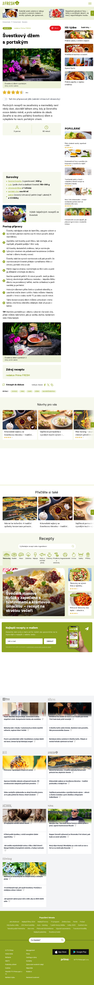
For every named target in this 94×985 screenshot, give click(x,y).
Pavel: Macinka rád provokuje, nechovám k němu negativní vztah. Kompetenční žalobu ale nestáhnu (22, 718)
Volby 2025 (71, 925)
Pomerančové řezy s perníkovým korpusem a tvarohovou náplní (76, 162)
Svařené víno (82, 925)
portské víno (13, 191)
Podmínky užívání (10, 964)
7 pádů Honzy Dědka (57, 925)
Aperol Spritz (70, 68)
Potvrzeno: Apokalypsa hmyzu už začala (18, 770)
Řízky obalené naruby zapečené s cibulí (75, 144)
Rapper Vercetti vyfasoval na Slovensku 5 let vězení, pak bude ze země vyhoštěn (69, 835)
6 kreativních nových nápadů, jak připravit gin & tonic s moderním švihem (76, 222)
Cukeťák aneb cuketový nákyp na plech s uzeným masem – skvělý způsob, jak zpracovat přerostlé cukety (31, 14)
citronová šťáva (14, 188)
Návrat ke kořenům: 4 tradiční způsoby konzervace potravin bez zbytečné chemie (17, 525)
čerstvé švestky (15, 181)
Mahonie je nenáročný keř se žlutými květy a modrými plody (23, 878)
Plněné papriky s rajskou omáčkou (74, 83)
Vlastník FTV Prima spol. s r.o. (13, 973)
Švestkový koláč (54, 932)
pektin (10, 195)
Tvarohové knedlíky (80, 928)
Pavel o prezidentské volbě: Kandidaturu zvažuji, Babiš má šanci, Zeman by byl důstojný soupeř (24, 740)
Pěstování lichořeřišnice (45, 928)
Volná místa (9, 954)
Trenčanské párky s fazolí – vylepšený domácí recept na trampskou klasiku (74, 181)
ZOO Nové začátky (28, 925)
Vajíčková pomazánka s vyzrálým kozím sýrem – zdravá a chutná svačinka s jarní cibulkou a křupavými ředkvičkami (54, 433)
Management (30, 950)
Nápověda (29, 968)
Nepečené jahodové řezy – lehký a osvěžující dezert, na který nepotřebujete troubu (77, 13)
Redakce (29, 971)
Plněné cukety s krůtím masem (77, 41)
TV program (55, 922)
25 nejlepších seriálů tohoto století (17, 823)
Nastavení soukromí (32, 977)
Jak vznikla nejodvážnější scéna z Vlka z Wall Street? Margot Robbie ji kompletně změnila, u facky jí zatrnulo (24, 847)
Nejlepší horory (43, 922)
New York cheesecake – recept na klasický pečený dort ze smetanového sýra (75, 202)
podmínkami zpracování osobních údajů (39, 647)
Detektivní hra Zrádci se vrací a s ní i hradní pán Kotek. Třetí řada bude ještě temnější (68, 718)
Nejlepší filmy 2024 (28, 922)
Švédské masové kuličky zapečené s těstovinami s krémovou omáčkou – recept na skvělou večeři (28, 602)
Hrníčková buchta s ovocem (76, 54)
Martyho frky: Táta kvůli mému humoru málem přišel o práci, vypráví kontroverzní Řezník (68, 824)
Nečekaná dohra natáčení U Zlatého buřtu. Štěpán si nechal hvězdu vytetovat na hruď (68, 740)
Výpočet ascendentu (63, 928)
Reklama (8, 957)
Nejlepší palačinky (40, 932)
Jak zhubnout (14, 922)
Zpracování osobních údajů (35, 964)
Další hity (85, 27)
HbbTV (7, 961)
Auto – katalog (42, 925)
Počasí (82, 922)
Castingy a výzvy (31, 957)
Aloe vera (31, 928)
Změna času (66, 922)
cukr (10, 184)
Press (28, 954)
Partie (75, 922)
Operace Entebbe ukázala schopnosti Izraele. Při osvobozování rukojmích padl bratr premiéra (21, 782)
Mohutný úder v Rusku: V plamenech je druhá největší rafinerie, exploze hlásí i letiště (23, 729)
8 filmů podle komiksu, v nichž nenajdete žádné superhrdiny (21, 835)
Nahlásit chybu (10, 977)
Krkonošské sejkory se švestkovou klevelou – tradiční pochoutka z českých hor (18, 433)
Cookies (7, 968)
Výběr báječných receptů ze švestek (44, 213)
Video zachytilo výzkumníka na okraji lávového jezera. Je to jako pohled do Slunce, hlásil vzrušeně (23, 793)
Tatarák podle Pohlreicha (16, 928)
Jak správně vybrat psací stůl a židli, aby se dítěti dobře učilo (24, 900)
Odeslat (50, 641)
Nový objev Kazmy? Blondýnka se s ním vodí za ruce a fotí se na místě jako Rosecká (68, 847)
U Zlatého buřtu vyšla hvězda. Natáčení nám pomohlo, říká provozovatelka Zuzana (68, 729)
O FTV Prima (9, 950)
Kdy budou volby (13, 925)
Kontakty (29, 961)
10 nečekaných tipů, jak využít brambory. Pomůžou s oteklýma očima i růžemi (23, 889)
